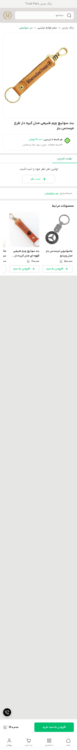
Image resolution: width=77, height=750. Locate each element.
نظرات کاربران (64, 159)
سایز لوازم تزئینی (47, 28)
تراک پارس (68, 28)
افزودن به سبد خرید (54, 727)
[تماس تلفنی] (7, 712)
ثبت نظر (35, 179)
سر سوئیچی (26, 28)
